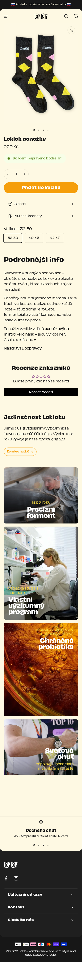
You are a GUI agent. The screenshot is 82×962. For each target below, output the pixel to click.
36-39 (13, 238)
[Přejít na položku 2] (38, 130)
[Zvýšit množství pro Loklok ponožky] (24, 174)
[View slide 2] (38, 845)
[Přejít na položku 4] (48, 130)
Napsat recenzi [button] (41, 392)
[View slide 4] (48, 845)
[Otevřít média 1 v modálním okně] (71, 30)
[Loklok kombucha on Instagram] (16, 878)
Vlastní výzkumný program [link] (26, 606)
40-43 (34, 238)
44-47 (55, 238)
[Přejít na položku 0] (34, 130)
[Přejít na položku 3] (43, 130)
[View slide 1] (34, 845)
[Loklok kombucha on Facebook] (6, 878)
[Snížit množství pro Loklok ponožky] (8, 174)
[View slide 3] (43, 845)
